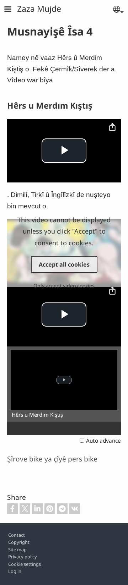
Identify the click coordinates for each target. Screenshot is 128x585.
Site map (17, 549)
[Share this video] (112, 127)
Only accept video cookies (64, 285)
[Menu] (12, 10)
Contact (16, 535)
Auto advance (103, 440)
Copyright (19, 542)
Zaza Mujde (39, 8)
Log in (14, 571)
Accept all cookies (64, 264)
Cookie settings (24, 564)
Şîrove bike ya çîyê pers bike (52, 459)
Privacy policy (22, 556)
